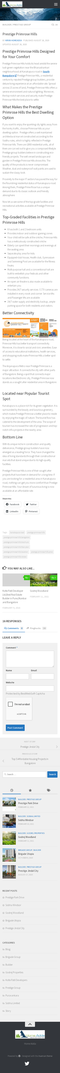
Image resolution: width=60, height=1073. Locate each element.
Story (8, 1010)
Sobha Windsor (26, 820)
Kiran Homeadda (13, 40)
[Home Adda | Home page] (15, 4)
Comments (15, 628)
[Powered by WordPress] (19, 1056)
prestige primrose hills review (15, 556)
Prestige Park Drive (28, 803)
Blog (8, 949)
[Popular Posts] (30, 790)
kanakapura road (17, 532)
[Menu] (56, 4)
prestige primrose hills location (16, 552)
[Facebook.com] (21, 1063)
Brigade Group (25, 850)
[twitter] (27, 1063)
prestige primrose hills (36, 532)
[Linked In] (39, 1063)
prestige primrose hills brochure (16, 542)
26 (55, 577)
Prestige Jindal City (28, 870)
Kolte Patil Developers (16, 980)
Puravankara (12, 995)
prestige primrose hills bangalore (17, 537)
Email (34, 670)
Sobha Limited (33, 816)
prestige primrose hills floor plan (16, 547)
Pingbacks (38, 628)
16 (56, 24)
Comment (12, 647)
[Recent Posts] (11, 790)
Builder (6, 24)
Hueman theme (45, 1056)
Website (10, 682)
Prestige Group (22, 24)
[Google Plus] (33, 1063)
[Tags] (48, 790)
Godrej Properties (35, 833)
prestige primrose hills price (42, 552)
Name (9, 670)
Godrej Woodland (39, 590)
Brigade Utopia (26, 853)
